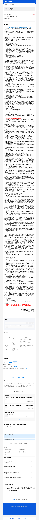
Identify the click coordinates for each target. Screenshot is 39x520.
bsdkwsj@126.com (10, 366)
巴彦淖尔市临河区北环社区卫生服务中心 (11, 472)
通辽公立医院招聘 (8, 452)
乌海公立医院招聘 (8, 451)
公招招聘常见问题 (19, 501)
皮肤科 (14, 488)
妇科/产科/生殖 (14, 487)
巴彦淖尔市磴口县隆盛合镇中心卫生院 (11, 466)
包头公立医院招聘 (22, 449)
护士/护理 (30, 487)
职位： (5, 16)
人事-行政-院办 (14, 490)
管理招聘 (25, 443)
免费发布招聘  (12, 518)
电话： (5, 364)
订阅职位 (24, 377)
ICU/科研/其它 (23, 488)
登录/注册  (25, 518)
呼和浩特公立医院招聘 (8, 449)
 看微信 (15, 362)
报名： (5, 14)
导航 (26, 368)
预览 (31, 325)
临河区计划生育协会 (8, 461)
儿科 (31, 488)
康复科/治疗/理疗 (24, 487)
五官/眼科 (9, 487)
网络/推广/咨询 (9, 488)
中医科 (34, 487)
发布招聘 (20, 443)
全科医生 (19, 487)
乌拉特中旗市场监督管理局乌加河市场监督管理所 (13, 477)
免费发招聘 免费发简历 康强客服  (22, 506)
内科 (34, 488)
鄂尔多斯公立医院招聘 (22, 452)
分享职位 (19, 377)
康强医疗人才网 (13, 506)
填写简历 (15, 443)
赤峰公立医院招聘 (22, 451)
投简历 (16, 366)
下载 (28, 325)
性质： (5, 18)
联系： (5, 362)
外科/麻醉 (9, 490)
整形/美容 (18, 488)
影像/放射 (28, 488)
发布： (5, 12)
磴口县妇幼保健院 (10, 8)
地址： (5, 368)
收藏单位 (13, 377)
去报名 (11, 362)
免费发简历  (19, 518)
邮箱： (5, 366)
